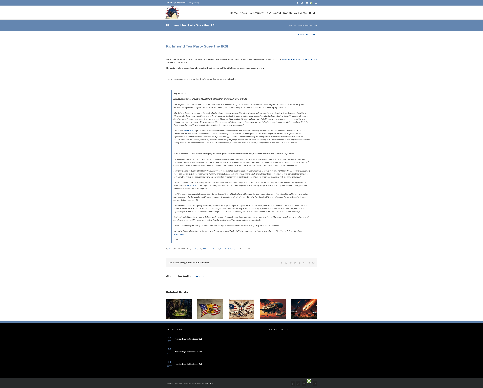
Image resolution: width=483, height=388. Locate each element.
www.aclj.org (178, 234)
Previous (304, 34)
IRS (204, 249)
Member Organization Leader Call (188, 338)
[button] (314, 12)
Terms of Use (208, 383)
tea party (235, 249)
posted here (188, 130)
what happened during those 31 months (299, 59)
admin (170, 249)
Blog (196, 249)
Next (313, 34)
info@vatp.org (194, 3)
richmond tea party (212, 249)
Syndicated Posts (225, 249)
